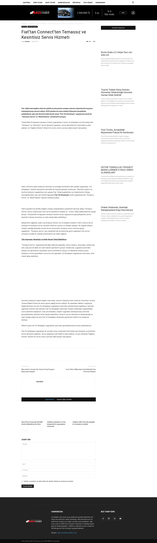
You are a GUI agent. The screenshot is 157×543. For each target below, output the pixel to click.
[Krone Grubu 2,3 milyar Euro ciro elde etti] (118, 41)
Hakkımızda (100, 2)
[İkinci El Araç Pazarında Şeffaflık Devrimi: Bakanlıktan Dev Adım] (33, 412)
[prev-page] (22, 430)
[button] (133, 3)
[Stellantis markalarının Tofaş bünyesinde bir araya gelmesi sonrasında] (58, 412)
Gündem (27, 41)
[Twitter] (28, 46)
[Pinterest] (33, 46)
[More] (43, 46)
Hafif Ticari (50, 2)
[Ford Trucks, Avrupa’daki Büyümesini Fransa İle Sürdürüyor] (118, 118)
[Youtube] (120, 519)
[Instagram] (109, 518)
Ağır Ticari (37, 2)
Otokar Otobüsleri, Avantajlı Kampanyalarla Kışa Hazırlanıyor (117, 208)
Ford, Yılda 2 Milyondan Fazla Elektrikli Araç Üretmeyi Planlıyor (81, 370)
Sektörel (26, 2)
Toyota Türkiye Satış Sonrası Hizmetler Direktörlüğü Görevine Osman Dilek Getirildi (116, 92)
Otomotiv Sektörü (41, 24)
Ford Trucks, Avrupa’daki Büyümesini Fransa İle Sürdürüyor (117, 131)
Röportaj (76, 2)
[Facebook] (23, 46)
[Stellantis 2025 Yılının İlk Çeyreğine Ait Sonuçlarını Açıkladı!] (84, 412)
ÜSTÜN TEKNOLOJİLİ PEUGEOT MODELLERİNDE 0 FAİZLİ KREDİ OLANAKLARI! (117, 170)
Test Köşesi (87, 2)
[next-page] (26, 430)
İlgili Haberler (50, 399)
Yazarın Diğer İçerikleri (64, 399)
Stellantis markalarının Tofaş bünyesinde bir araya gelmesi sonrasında (56, 424)
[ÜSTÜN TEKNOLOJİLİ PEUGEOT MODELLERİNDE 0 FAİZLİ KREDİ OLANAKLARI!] (118, 156)
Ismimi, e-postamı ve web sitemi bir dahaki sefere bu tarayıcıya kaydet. (48, 481)
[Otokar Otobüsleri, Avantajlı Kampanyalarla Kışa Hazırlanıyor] (118, 196)
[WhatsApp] (38, 46)
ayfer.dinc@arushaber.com (67, 533)
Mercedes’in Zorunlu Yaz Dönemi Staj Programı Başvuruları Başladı (37, 370)
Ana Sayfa (24, 24)
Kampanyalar (64, 2)
